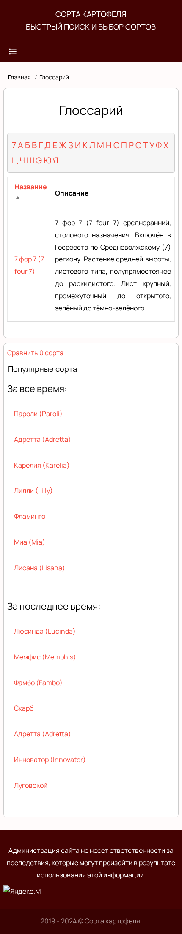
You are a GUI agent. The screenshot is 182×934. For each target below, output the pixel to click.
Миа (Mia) (29, 542)
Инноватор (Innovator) (50, 759)
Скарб (23, 708)
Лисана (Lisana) (39, 567)
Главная (19, 77)
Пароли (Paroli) (38, 413)
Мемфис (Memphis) (45, 657)
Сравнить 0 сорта (35, 352)
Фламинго (29, 516)
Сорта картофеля (90, 14)
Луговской (30, 785)
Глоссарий (54, 77)
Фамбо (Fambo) (38, 682)
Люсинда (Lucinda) (45, 631)
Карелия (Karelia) (42, 465)
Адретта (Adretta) (42, 439)
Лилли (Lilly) (33, 490)
